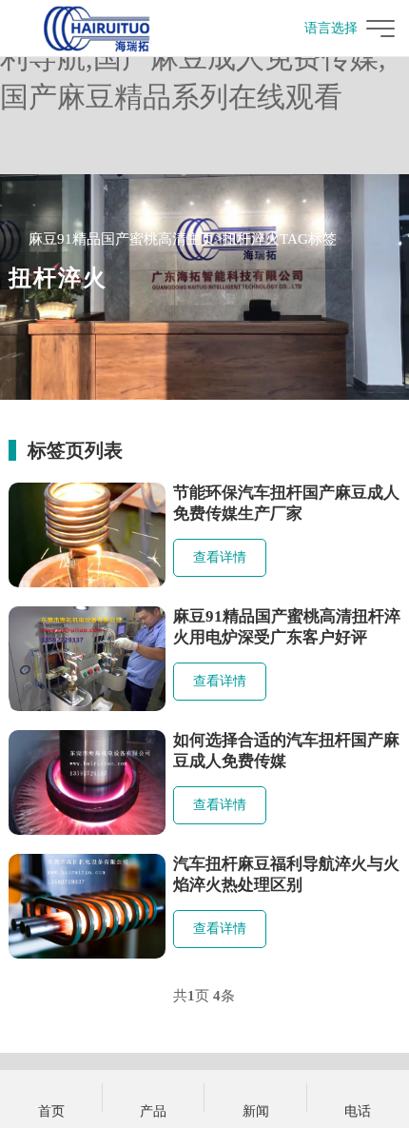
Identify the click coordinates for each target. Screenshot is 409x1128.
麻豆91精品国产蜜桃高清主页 (122, 239)
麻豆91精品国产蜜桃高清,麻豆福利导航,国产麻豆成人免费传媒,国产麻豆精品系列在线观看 (203, 57)
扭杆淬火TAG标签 (280, 239)
